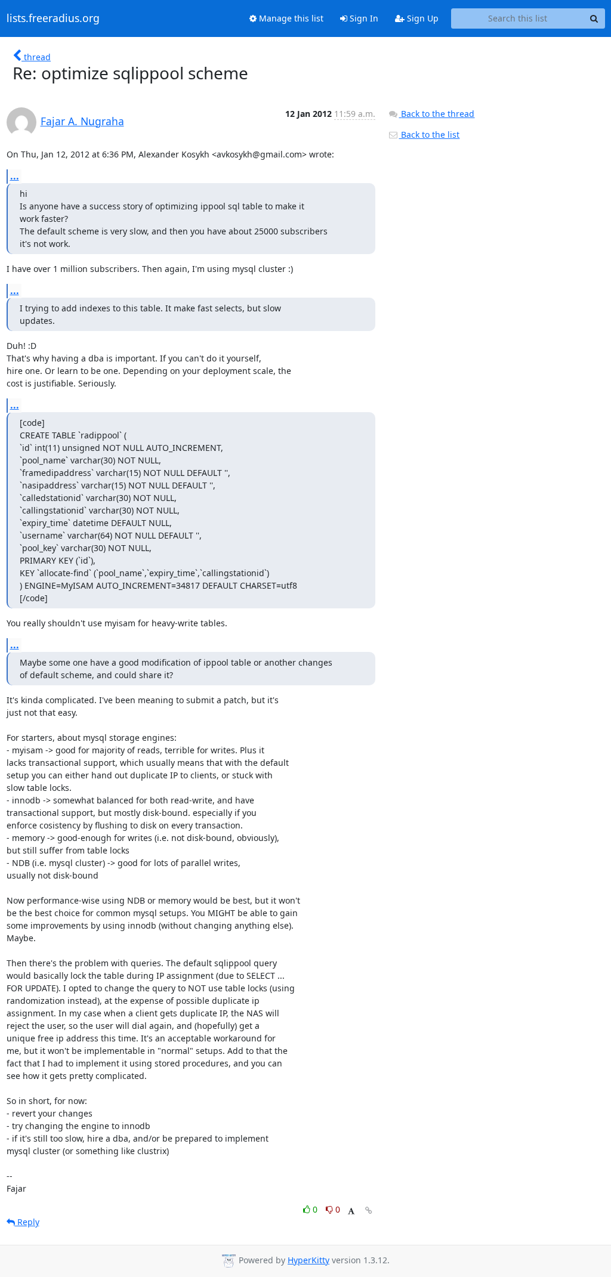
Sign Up (422, 18)
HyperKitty (308, 1260)
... (14, 176)
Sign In (362, 18)
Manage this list (290, 18)
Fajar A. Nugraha (82, 121)
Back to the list (429, 134)
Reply (27, 1221)
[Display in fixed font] (351, 1211)
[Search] (594, 18)
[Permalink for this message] (368, 1210)
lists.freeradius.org (53, 18)
